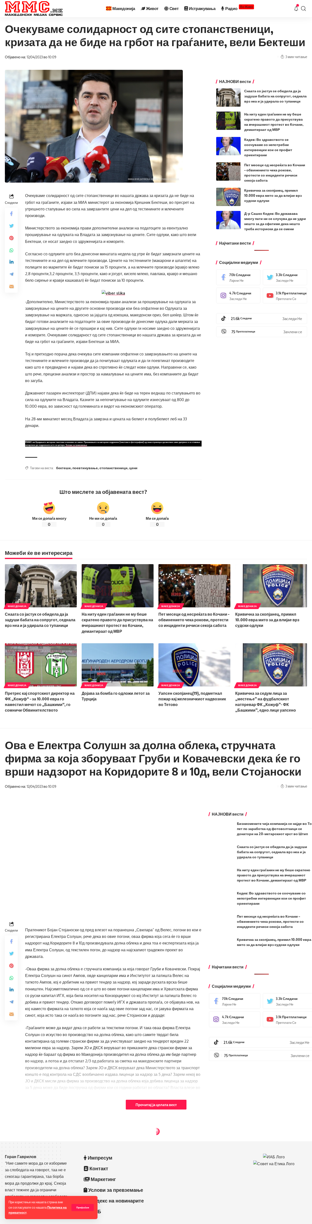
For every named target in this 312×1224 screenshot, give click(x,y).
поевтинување (85, 468)
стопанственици (113, 468)
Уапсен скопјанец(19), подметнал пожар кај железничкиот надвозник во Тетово (192, 699)
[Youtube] (285, 295)
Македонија (17, 606)
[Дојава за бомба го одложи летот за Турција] (118, 664)
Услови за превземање (76, 445)
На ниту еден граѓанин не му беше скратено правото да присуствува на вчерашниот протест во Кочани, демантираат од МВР (273, 875)
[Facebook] (238, 277)
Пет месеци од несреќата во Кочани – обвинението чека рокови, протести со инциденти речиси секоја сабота (193, 620)
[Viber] (261, 331)
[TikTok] (261, 318)
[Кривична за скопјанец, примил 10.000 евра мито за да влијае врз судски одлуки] (228, 197)
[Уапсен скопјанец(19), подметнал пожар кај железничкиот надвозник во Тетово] (194, 664)
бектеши (63, 468)
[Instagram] (238, 295)
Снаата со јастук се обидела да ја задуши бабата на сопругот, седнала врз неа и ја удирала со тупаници (275, 96)
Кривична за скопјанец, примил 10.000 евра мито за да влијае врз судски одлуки (273, 195)
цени (133, 468)
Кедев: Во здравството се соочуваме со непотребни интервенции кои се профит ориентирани (271, 898)
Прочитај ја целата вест (156, 1104)
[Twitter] (285, 277)
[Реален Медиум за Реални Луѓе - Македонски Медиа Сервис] (34, 8)
